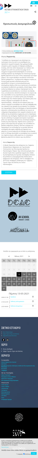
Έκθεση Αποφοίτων (17, 306)
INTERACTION (18, 51)
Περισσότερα (5, 447)
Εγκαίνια (13, 297)
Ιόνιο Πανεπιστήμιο (8, 332)
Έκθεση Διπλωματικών (17, 301)
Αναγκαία (20, 454)
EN (35, 6)
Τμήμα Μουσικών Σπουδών (10, 335)
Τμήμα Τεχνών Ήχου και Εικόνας (11, 333)
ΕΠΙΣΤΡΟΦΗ (8, 172)
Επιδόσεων (28, 454)
